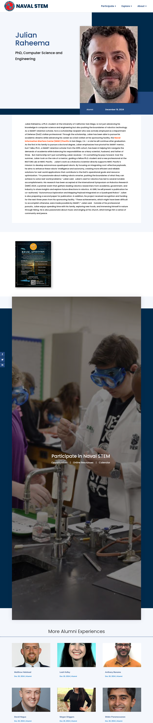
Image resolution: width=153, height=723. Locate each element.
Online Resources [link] (83, 462)
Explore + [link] (127, 6)
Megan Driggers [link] (67, 717)
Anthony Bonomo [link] (113, 672)
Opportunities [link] (59, 462)
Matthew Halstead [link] (22, 672)
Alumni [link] (29, 676)
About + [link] (142, 6)
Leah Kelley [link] (65, 672)
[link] (26, 6)
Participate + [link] (108, 6)
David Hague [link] (20, 717)
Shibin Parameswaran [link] (115, 717)
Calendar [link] (104, 462)
